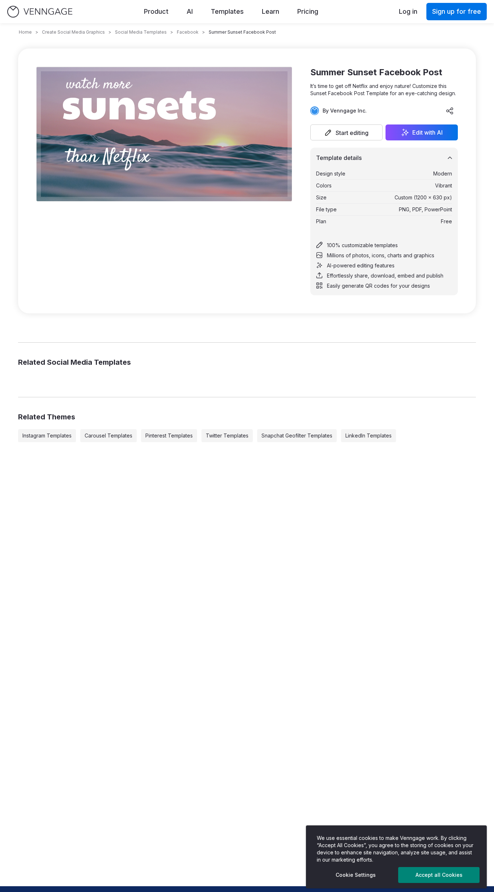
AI (190, 11)
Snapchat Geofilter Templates (296, 435)
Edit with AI (427, 132)
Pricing (307, 11)
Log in (408, 11)
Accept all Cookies (439, 875)
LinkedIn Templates (368, 435)
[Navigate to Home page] (39, 12)
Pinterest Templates (169, 435)
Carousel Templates (108, 435)
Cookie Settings (356, 875)
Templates (227, 11)
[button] (346, 132)
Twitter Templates (227, 435)
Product (156, 11)
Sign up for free (456, 11)
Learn (270, 11)
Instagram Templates (47, 435)
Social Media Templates (141, 32)
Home (25, 32)
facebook (188, 32)
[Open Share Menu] (450, 111)
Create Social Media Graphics (73, 32)
